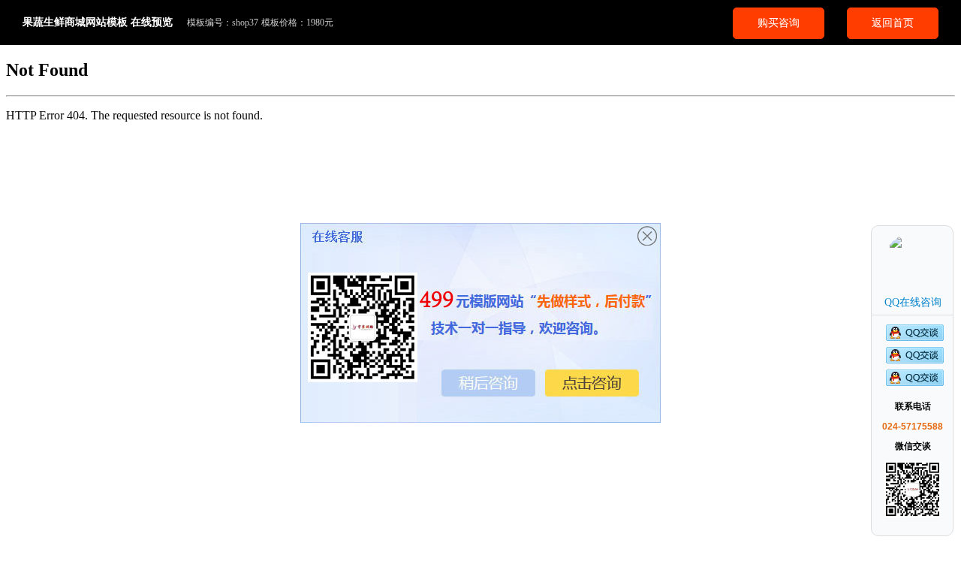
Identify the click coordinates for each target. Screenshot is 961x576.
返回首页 (893, 23)
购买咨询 (779, 23)
